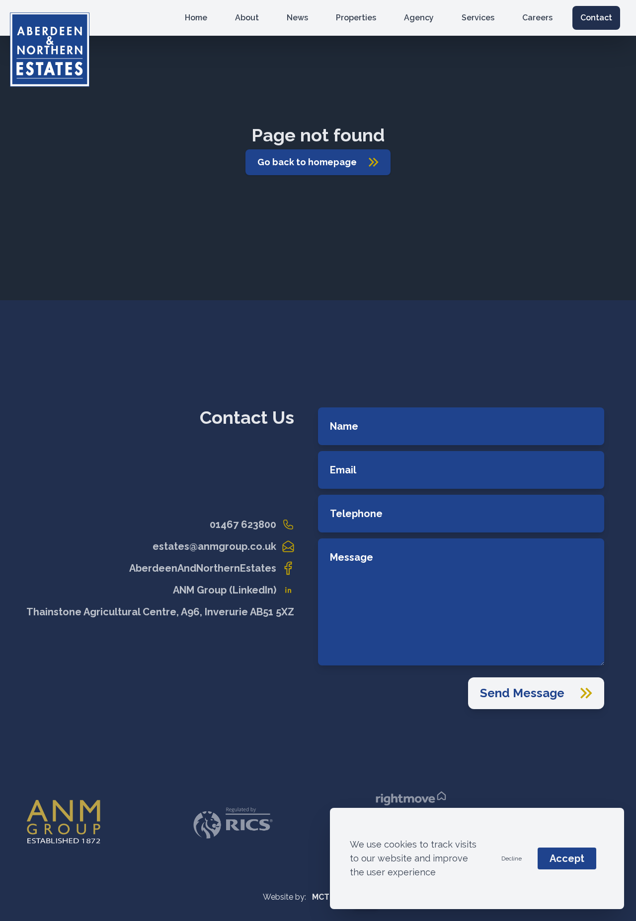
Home (196, 17)
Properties (356, 17)
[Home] (80, 18)
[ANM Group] (63, 823)
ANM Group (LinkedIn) (224, 590)
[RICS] (233, 823)
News (297, 17)
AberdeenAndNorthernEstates (202, 568)
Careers (537, 17)
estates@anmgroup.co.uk (214, 546)
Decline (511, 858)
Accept (567, 858)
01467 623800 (243, 524)
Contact (596, 17)
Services (478, 17)
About (247, 17)
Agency (419, 17)
